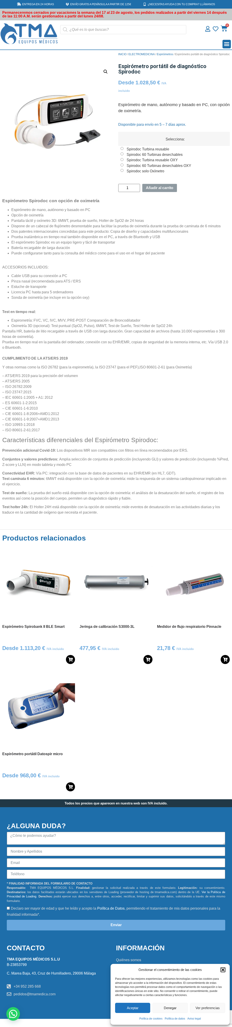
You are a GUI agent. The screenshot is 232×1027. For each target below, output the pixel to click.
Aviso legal (194, 1018)
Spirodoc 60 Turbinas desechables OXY (159, 165)
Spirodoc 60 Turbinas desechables (155, 154)
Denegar (170, 1008)
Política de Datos (111, 908)
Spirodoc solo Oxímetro (145, 171)
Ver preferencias (208, 1008)
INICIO (122, 54)
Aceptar (132, 1008)
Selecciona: (175, 139)
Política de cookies (150, 1018)
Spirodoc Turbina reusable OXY (152, 160)
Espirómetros (165, 54)
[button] (223, 970)
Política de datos (175, 1018)
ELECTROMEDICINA (141, 54)
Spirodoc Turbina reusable (148, 149)
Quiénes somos (128, 960)
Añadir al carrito (159, 188)
